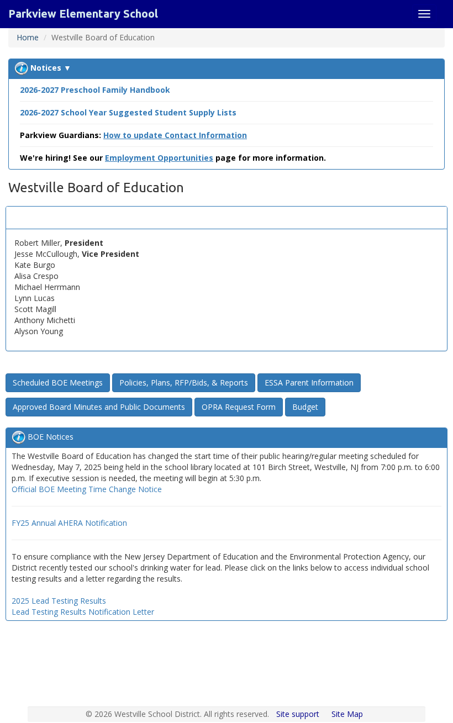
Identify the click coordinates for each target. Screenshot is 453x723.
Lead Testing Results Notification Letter (83, 611)
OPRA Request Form (239, 407)
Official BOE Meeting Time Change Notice (87, 489)
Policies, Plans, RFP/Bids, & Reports (183, 382)
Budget (305, 407)
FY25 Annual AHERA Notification (69, 523)
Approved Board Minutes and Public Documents (99, 407)
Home (28, 37)
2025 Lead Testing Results (59, 600)
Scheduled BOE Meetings (58, 382)
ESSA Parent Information (309, 382)
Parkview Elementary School (83, 13)
